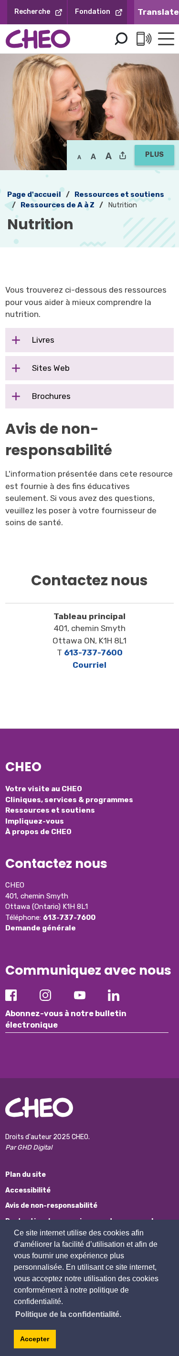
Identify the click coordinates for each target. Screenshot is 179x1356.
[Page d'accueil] (38, 39)
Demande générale (40, 928)
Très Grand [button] (108, 156)
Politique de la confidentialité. (68, 1314)
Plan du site (25, 1175)
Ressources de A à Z (58, 205)
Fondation (92, 12)
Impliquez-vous (34, 821)
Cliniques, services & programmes (69, 799)
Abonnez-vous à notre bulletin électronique (65, 1019)
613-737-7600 (93, 652)
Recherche (32, 12)
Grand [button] (93, 156)
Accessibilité (28, 1190)
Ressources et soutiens (50, 810)
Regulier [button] (79, 156)
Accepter (34, 1339)
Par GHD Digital (28, 1147)
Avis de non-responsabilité (51, 1206)
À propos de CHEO (38, 831)
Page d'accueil (34, 194)
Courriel (89, 665)
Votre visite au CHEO (43, 789)
